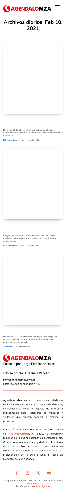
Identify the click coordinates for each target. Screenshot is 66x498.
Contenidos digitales (39, 486)
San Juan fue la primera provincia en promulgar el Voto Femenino (32, 228)
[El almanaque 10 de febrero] (33, 289)
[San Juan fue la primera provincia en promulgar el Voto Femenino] (33, 183)
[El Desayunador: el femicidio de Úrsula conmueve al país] (33, 78)
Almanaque (8, 346)
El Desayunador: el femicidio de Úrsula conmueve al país (27, 122)
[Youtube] (49, 473)
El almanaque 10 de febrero (24, 331)
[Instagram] (27, 473)
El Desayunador (10, 140)
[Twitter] (38, 473)
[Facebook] (16, 473)
